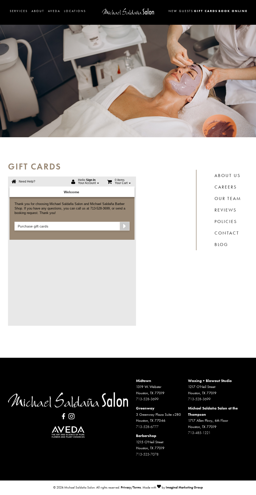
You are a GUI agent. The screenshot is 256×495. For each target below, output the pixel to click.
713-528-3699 (147, 399)
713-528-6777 (147, 426)
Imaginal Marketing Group (184, 487)
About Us (227, 175)
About (38, 11)
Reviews (225, 210)
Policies (225, 221)
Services (19, 11)
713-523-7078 (147, 454)
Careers (225, 187)
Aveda (54, 11)
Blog (221, 245)
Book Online (233, 11)
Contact (226, 233)
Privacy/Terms (131, 487)
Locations (75, 11)
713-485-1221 (199, 432)
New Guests (180, 11)
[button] (64, 418)
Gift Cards (206, 11)
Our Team (227, 199)
